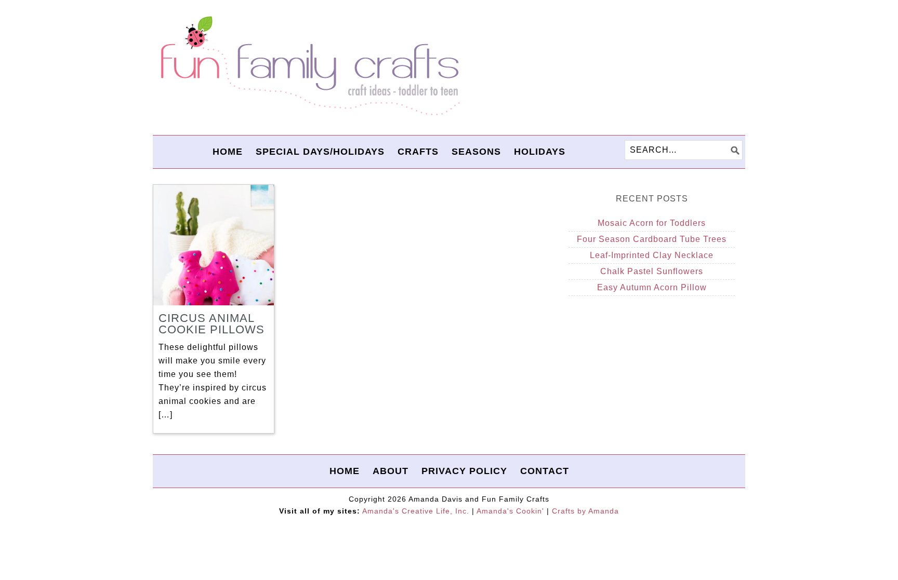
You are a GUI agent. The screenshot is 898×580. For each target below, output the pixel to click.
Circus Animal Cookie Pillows (212, 324)
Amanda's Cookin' (510, 511)
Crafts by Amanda (585, 511)
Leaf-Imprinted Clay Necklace (652, 255)
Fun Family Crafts (309, 66)
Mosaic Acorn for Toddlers (652, 223)
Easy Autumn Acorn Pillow (652, 287)
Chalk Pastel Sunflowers (651, 271)
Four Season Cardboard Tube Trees (652, 239)
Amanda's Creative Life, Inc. (415, 511)
